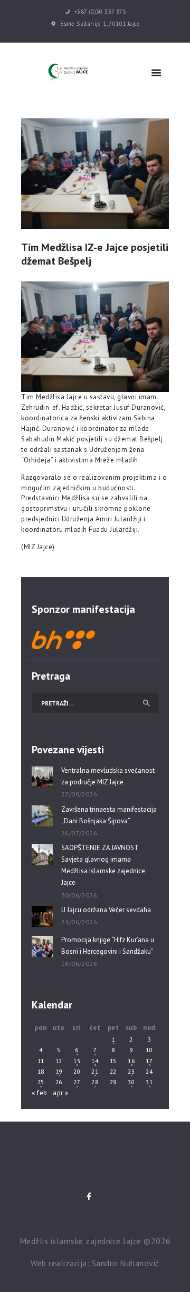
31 (149, 1082)
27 (76, 1082)
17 (149, 1061)
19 (58, 1071)
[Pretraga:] (95, 703)
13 (76, 1061)
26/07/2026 (79, 833)
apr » (61, 1092)
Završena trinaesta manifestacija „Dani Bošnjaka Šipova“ (109, 815)
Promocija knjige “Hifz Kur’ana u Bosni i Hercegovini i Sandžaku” (107, 945)
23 (131, 1071)
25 (40, 1082)
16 (131, 1061)
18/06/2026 (79, 963)
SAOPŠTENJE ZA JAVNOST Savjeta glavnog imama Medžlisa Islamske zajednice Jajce (103, 865)
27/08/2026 (79, 794)
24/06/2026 (79, 922)
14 (94, 1061)
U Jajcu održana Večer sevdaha (106, 909)
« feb (40, 1092)
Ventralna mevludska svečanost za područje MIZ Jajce (108, 776)
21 (94, 1071)
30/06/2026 (79, 895)
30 (131, 1082)
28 (94, 1082)
